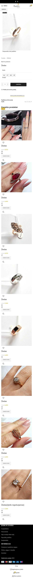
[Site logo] (16, 5)
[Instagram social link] (17, 2)
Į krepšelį (18, 84)
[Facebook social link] (15, 2)
